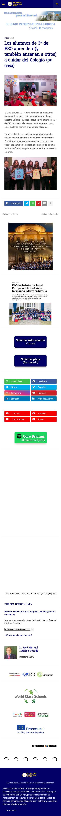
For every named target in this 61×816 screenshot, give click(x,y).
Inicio (6, 38)
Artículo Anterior (10, 214)
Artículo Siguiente (50, 214)
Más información (18, 804)
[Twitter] (26, 203)
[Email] (44, 203)
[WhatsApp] (32, 203)
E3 (12, 38)
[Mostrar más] (50, 203)
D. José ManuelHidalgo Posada (28, 649)
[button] (3, 3)
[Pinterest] (38, 203)
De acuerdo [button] (11, 810)
